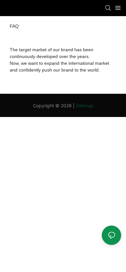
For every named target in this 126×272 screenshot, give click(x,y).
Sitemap (84, 105)
